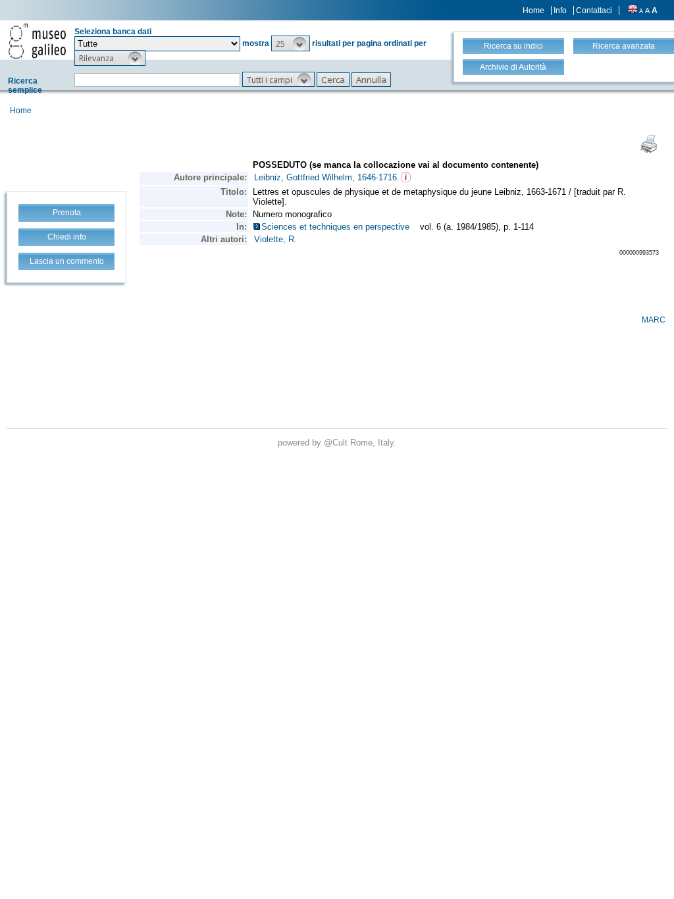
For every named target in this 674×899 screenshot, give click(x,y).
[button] (290, 43)
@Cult (337, 443)
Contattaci (594, 10)
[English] (632, 10)
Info (560, 10)
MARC (653, 319)
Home (533, 10)
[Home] (37, 40)
